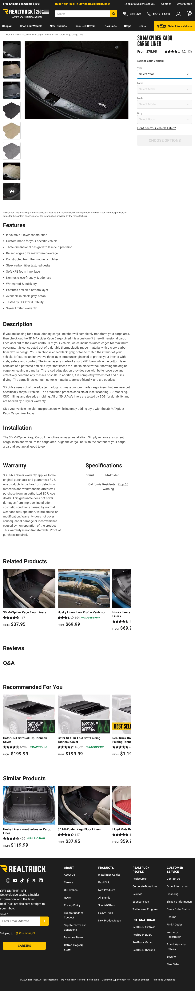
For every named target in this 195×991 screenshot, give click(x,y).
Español (171, 956)
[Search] (113, 13)
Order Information (177, 886)
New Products (58, 26)
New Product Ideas (109, 920)
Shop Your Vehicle (31, 26)
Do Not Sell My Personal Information (80, 979)
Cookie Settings (141, 979)
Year (139, 68)
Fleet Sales (173, 964)
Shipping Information (179, 901)
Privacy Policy (72, 905)
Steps (127, 26)
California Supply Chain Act (116, 979)
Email (4, 914)
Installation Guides (109, 874)
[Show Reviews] (178, 51)
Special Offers (106, 905)
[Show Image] (12, 49)
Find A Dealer (174, 924)
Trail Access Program (145, 909)
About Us (69, 874)
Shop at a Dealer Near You (140, 3)
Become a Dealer (74, 937)
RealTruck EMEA (142, 934)
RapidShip (104, 882)
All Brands (104, 897)
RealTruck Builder (99, 3)
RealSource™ (140, 878)
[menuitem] (7, 26)
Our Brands (71, 889)
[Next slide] (127, 600)
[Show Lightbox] (76, 80)
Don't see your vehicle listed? (156, 128)
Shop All (7, 26)
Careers (68, 882)
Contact (166, 3)
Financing (172, 893)
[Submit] (44, 921)
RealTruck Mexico (143, 942)
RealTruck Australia (144, 927)
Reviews (137, 893)
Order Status (184, 3)
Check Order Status (178, 909)
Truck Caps (110, 26)
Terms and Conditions (163, 979)
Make (140, 83)
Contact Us (173, 878)
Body (139, 113)
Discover (7, 35)
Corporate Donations (145, 886)
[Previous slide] (7, 600)
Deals (142, 26)
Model (140, 98)
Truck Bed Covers (84, 26)
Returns (171, 916)
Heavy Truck (105, 912)
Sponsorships (141, 901)
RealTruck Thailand (144, 949)
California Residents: (108, 487)
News (67, 897)
